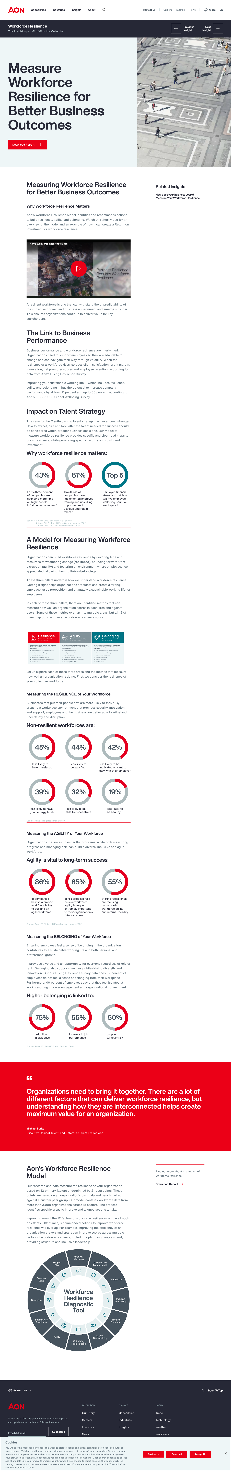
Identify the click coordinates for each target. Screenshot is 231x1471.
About (91, 10)
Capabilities (38, 10)
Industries (59, 10)
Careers (168, 9)
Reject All (177, 1454)
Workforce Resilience (27, 26)
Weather (161, 1427)
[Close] (225, 1453)
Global (216, 9)
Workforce (162, 1434)
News (193, 9)
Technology (163, 1420)
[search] (104, 10)
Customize (153, 1454)
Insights (76, 10)
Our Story (88, 1413)
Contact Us (149, 9)
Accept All (200, 1454)
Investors (181, 9)
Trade (159, 1413)
